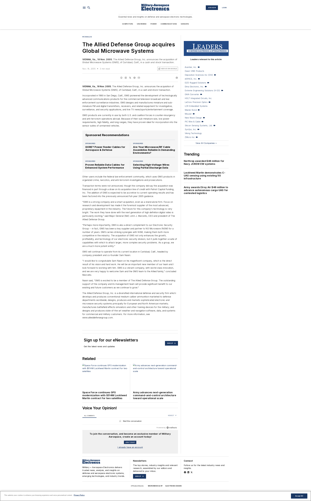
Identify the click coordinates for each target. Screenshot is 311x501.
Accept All (299, 496)
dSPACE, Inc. (191, 79)
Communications (169, 24)
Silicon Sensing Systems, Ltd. (198, 125)
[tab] (89, 416)
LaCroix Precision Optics (196, 102)
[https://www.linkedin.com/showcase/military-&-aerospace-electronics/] (188, 472)
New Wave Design (193, 117)
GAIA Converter (192, 94)
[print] (177, 77)
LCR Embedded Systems (196, 106)
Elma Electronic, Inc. (194, 86)
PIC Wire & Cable (192, 121)
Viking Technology (193, 133)
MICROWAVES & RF (155, 486)
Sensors (185, 24)
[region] (130, 421)
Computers (127, 24)
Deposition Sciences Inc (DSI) (199, 75)
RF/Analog (87, 37)
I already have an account (130, 447)
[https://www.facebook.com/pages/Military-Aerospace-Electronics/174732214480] (185, 472)
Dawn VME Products (194, 71)
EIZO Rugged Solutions (195, 82)
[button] (84, 7)
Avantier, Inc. (191, 67)
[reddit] (134, 77)
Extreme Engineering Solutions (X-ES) (202, 90)
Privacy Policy (79, 495)
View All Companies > (206, 143)
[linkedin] (126, 77)
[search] (89, 7)
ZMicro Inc (190, 137)
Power (154, 24)
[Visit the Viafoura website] (171, 428)
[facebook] (121, 77)
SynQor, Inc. (190, 129)
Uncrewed (142, 24)
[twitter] (130, 77)
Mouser (188, 114)
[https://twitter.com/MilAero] (191, 472)
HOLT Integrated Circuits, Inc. (198, 98)
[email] (139, 77)
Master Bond (191, 110)
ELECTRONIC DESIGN (173, 486)
